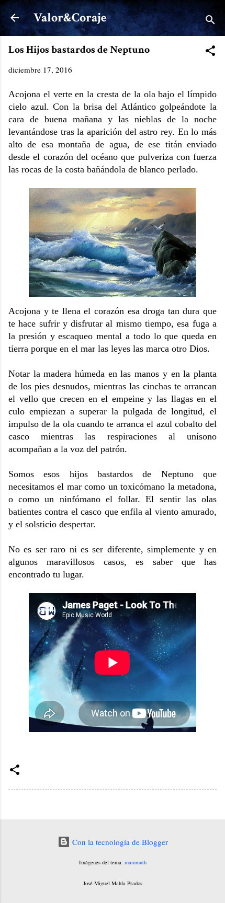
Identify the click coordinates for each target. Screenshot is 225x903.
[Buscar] (210, 21)
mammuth (136, 862)
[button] (210, 52)
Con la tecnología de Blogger (119, 842)
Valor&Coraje (70, 17)
